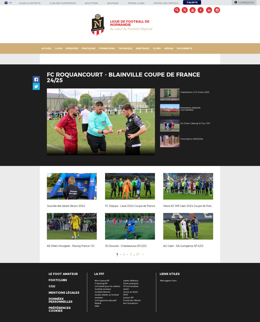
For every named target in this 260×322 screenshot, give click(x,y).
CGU (52, 286)
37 (137, 254)
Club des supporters (63, 3)
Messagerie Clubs (168, 281)
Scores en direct (130, 292)
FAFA (97, 306)
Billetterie (91, 3)
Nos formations (130, 303)
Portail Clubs (136, 3)
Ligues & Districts (30, 3)
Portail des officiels (166, 3)
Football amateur (103, 289)
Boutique (113, 3)
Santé (126, 289)
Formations (107, 48)
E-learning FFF (101, 283)
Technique (125, 48)
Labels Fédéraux (130, 281)
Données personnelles (60, 300)
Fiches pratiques (130, 283)
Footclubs (58, 280)
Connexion (246, 2)
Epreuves (72, 48)
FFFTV (125, 295)
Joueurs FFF (128, 298)
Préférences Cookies (60, 309)
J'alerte (192, 2)
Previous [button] (53, 122)
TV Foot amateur (130, 286)
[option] (101, 121)
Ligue (58, 48)
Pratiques (88, 48)
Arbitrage (142, 48)
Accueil (47, 48)
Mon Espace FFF (102, 281)
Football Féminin (102, 292)
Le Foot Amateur (63, 274)
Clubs (157, 48)
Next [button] (148, 122)
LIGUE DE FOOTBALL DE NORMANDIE (129, 23)
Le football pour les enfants (107, 286)
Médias (168, 48)
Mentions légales (64, 292)
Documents (184, 48)
